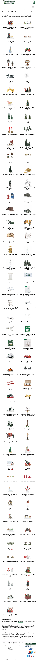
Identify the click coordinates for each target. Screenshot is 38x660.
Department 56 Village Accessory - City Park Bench (27, 401)
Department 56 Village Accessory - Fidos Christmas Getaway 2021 (10, 28)
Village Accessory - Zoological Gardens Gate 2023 (27, 535)
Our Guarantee (21, 643)
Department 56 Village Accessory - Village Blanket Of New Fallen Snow (10, 281)
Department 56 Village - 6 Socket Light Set (27, 321)
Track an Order (10, 643)
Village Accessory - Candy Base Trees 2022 (27, 481)
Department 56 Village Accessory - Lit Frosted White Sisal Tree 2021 (10, 54)
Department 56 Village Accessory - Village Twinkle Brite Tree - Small (10, 268)
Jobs (19, 645)
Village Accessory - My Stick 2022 (27, 521)
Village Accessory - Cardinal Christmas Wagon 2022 (10, 508)
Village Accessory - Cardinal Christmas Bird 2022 (27, 508)
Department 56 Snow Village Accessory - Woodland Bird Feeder (28, 428)
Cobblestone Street (22, 631)
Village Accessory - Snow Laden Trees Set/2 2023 (10, 588)
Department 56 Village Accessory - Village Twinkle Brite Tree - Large (28, 255)
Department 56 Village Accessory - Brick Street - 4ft (10, 215)
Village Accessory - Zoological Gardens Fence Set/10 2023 (10, 548)
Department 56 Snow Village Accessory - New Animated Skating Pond (10, 415)
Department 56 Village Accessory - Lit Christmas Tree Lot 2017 (27, 95)
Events (20, 648)
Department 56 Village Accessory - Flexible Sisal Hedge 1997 (10, 81)
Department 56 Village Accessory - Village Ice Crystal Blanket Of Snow (27, 281)
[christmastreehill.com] (8, 1)
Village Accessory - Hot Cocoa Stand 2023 (10, 614)
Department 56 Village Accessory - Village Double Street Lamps (10, 228)
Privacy (20, 644)
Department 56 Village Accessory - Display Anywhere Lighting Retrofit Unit (27, 295)
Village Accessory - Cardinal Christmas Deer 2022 (10, 521)
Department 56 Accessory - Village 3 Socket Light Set (10, 321)
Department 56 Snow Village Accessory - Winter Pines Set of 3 (10, 428)
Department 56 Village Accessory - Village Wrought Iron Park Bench (28, 228)
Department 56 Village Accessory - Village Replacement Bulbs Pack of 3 (10, 348)
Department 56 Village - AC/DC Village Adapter (10, 334)
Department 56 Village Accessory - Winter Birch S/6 (28, 81)
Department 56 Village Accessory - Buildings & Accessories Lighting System (10, 295)
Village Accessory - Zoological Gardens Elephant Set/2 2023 (27, 548)
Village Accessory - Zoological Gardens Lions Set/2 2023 (10, 562)
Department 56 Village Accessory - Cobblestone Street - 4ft (28, 201)
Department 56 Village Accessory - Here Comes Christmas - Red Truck (10, 401)
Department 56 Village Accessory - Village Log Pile (10, 241)
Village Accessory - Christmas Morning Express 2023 (28, 602)
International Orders (10, 646)
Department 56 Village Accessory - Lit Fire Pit (10, 374)
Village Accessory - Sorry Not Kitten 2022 (10, 494)
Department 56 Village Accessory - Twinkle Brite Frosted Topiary (10, 175)
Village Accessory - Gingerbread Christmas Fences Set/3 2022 (10, 481)
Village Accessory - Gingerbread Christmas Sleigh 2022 (28, 468)
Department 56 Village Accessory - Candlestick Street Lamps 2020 (10, 135)
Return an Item (10, 649)
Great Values (15, 644)
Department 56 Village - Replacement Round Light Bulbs (27, 335)
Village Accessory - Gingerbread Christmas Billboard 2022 (10, 468)
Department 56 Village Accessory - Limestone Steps (27, 215)
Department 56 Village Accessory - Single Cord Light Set (28, 308)
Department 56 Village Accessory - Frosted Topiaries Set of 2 (27, 148)
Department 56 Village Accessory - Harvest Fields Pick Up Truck (27, 361)
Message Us (4, 643)
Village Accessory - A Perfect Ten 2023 (10, 601)
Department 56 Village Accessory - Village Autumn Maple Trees (10, 95)
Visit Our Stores (20, 647)
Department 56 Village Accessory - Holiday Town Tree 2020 (27, 108)
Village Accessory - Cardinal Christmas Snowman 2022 (27, 495)
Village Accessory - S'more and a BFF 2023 (28, 574)
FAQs (9, 644)
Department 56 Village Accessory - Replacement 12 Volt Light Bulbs (28, 348)
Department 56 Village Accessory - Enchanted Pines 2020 (10, 121)
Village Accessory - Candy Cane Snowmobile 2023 (27, 562)
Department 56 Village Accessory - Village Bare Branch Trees (28, 241)
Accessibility (4, 645)
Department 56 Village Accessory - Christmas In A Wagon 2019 (27, 54)
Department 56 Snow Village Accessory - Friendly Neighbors (10, 161)
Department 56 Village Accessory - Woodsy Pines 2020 (27, 121)
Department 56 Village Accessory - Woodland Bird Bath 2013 (27, 68)
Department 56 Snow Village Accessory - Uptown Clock (28, 441)
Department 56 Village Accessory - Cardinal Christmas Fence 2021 (27, 41)
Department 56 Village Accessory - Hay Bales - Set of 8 (28, 175)
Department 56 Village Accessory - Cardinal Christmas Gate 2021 (27, 28)
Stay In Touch (15, 645)
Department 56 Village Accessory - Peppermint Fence (10, 388)
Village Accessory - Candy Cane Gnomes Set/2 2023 (10, 575)
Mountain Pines (20, 622)
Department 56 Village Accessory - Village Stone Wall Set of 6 (10, 255)
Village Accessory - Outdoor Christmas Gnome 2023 (28, 588)
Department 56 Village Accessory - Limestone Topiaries (10, 188)
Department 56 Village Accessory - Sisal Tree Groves (27, 375)
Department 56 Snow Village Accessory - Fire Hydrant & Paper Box (10, 201)
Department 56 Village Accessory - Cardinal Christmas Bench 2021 (10, 41)
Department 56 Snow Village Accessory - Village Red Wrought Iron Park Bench (10, 441)
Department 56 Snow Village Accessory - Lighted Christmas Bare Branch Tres (28, 415)
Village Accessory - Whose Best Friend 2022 (10, 534)
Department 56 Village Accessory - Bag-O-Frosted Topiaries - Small (27, 268)
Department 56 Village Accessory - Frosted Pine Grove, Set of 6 (27, 135)
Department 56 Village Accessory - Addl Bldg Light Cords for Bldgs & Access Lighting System (10, 308)
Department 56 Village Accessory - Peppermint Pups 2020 (10, 108)
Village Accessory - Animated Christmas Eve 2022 (27, 455)
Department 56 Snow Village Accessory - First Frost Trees (27, 188)
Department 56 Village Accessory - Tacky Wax (10, 361)
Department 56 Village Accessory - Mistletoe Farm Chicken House (10, 148)
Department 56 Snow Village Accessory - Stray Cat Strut (28, 161)
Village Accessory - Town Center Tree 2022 (10, 454)
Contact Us (4, 644)
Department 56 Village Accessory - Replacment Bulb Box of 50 (28, 388)
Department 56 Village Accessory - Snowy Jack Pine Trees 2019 (10, 68)
